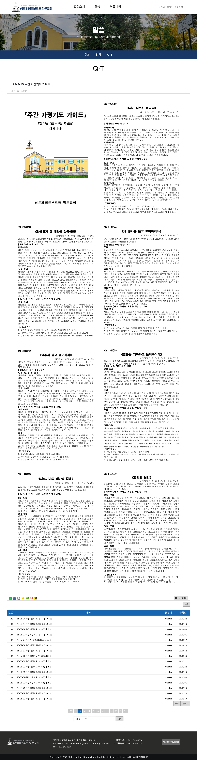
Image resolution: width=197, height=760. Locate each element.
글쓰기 (185, 703)
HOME (162, 7)
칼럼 (98, 54)
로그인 (170, 7)
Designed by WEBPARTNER (134, 756)
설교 (87, 54)
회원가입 (179, 7)
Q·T (109, 54)
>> (125, 710)
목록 (186, 604)
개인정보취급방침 (171, 741)
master (168, 618)
